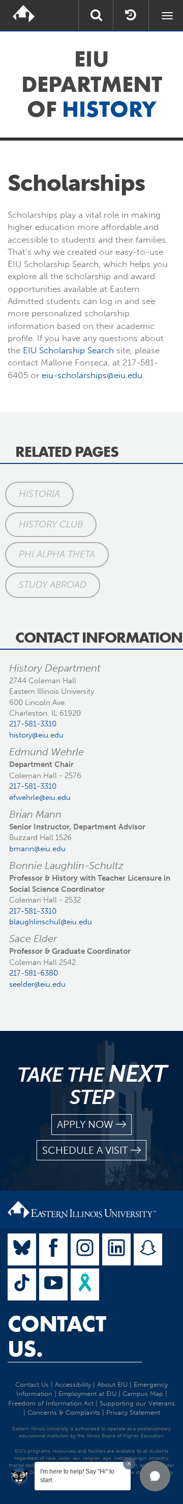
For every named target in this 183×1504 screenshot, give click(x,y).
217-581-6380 (33, 973)
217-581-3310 (32, 723)
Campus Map (143, 1393)
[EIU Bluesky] (22, 1249)
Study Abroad (52, 584)
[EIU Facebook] (53, 1249)
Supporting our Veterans (137, 1403)
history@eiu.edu (36, 735)
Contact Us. (57, 1336)
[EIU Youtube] (53, 1284)
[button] (155, 1476)
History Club (51, 524)
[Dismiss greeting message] (129, 1463)
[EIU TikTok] (22, 1284)
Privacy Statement (133, 1412)
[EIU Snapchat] (148, 1249)
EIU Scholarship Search (68, 350)
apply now (85, 1124)
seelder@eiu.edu (37, 984)
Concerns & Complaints (63, 1412)
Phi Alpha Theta (57, 554)
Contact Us (32, 1384)
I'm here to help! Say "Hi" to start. (77, 1476)
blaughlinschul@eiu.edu (50, 921)
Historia (39, 493)
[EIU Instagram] (85, 1249)
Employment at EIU (87, 1393)
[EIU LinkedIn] (116, 1249)
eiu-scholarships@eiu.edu (92, 375)
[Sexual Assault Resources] (85, 1284)
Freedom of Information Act (51, 1403)
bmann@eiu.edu (37, 848)
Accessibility (73, 1384)
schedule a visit (85, 1150)
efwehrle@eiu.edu (40, 797)
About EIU (112, 1384)
